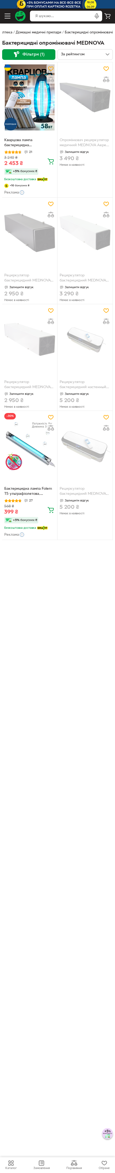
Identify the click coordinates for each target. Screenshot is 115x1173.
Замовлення (41, 1168)
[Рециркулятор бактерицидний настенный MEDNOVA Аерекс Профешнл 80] (85, 339)
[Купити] (51, 161)
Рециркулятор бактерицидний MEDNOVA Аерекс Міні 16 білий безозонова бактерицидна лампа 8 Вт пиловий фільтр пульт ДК (27, 385)
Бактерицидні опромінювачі (89, 32)
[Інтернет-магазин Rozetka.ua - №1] (20, 16)
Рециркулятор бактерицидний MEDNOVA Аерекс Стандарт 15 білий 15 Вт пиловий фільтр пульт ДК (84, 278)
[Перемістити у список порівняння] (51, 79)
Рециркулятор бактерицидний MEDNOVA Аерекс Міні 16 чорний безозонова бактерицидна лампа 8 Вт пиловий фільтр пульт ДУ (27, 278)
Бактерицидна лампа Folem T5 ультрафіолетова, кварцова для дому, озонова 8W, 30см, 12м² (28, 492)
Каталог (11, 1168)
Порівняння (74, 1168)
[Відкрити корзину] (107, 16)
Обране (104, 1168)
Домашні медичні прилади (38, 32)
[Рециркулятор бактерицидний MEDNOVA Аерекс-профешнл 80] (85, 446)
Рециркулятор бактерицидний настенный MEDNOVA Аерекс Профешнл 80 (83, 385)
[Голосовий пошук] (96, 16)
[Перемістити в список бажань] (51, 68)
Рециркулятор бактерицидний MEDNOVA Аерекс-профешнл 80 (83, 492)
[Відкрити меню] (7, 16)
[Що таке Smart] (42, 179)
